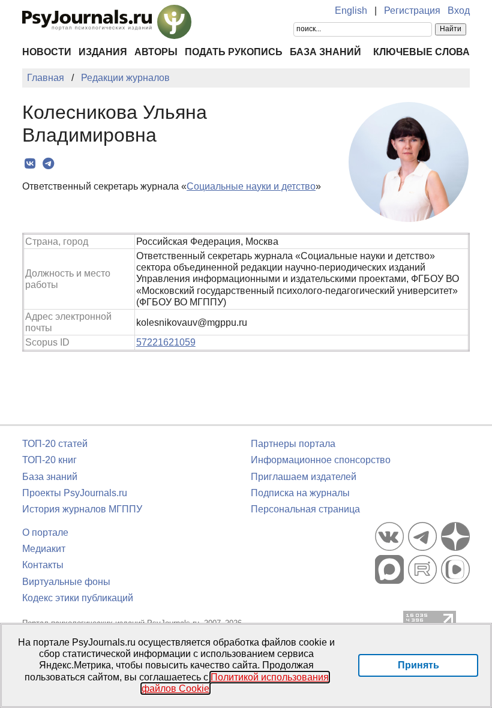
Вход (459, 10)
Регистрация (412, 10)
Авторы (156, 52)
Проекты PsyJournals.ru (74, 493)
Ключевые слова (421, 52)
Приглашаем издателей (303, 477)
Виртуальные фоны (66, 582)
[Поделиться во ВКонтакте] (29, 163)
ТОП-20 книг (49, 460)
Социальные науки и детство (251, 186)
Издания (103, 52)
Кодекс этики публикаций (77, 598)
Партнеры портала (293, 444)
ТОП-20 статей (55, 444)
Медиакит (43, 549)
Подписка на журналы (300, 493)
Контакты (43, 565)
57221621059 (166, 342)
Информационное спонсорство (321, 460)
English (351, 10)
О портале (45, 532)
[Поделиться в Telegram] (48, 163)
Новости (46, 52)
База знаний (325, 52)
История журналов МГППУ (82, 509)
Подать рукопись (234, 52)
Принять (418, 665)
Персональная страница (305, 509)
